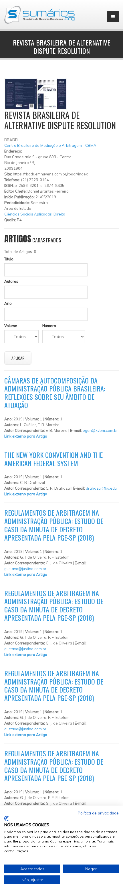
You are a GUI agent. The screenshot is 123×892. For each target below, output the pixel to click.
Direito (59, 214)
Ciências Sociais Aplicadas (28, 214)
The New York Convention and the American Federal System (53, 459)
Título (8, 259)
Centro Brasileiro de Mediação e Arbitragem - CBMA (50, 145)
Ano (8, 303)
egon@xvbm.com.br (100, 430)
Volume (10, 325)
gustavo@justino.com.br (25, 568)
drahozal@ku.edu (101, 488)
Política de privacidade (98, 812)
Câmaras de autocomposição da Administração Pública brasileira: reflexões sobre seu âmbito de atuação (54, 392)
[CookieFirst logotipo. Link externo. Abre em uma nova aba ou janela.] (6, 818)
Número (49, 325)
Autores (11, 281)
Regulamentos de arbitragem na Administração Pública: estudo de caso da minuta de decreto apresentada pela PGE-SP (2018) (53, 524)
